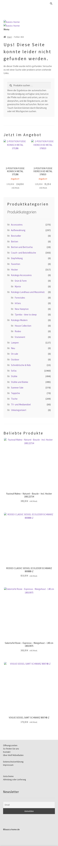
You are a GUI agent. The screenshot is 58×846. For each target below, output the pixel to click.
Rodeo (18, 331)
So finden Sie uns (11, 748)
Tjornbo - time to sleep (26, 314)
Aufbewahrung (18, 230)
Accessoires (17, 224)
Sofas (14, 370)
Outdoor (15, 359)
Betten (14, 241)
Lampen (15, 342)
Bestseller (16, 235)
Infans (18, 303)
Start (9, 37)
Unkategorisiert (18, 410)
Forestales (20, 297)
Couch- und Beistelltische (23, 252)
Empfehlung (17, 258)
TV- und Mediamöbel (21, 404)
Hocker (14, 269)
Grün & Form (21, 280)
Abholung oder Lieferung (14, 779)
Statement (20, 337)
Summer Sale (17, 387)
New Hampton (22, 308)
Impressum (8, 765)
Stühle (14, 376)
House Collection (23, 325)
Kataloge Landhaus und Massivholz (28, 292)
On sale (14, 353)
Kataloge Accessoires (21, 275)
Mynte (18, 286)
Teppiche (15, 393)
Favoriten (15, 264)
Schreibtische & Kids (21, 365)
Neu (13, 348)
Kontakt (6, 751)
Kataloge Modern (19, 320)
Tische (14, 398)
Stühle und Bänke (19, 382)
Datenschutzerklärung (13, 761)
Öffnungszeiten (10, 745)
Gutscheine (8, 776)
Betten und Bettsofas (22, 247)
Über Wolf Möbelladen (13, 755)
